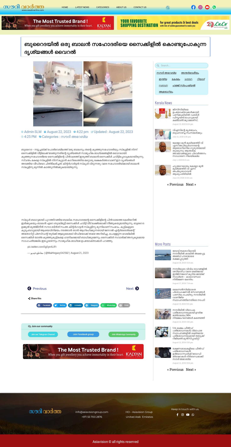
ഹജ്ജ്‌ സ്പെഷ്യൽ (183, 85)
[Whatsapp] (193, 414)
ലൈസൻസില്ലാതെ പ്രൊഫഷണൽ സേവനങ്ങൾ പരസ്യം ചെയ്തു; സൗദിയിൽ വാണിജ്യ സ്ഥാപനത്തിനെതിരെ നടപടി (189, 295)
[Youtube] (187, 414)
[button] (168, 8)
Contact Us (140, 7)
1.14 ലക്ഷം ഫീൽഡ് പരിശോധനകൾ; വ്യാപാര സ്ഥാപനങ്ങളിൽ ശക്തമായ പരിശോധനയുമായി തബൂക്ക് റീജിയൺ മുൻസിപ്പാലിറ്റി (188, 333)
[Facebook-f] (177, 414)
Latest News (82, 7)
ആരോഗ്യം (166, 91)
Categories (102, 7)
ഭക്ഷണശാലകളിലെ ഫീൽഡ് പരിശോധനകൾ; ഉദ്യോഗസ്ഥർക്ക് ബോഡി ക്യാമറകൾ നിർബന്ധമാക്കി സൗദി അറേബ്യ (188, 354)
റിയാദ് (201, 79)
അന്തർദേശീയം (190, 72)
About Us (121, 7)
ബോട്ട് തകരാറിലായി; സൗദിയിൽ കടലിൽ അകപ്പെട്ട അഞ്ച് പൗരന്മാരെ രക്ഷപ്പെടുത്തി (189, 254)
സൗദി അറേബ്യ (74, 137)
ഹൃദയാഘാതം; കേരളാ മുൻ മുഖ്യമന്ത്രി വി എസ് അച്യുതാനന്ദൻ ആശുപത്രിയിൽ (188, 170)
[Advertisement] (83, 194)
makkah (163, 85)
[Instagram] (182, 414)
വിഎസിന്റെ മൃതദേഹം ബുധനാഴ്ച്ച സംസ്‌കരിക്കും (187, 131)
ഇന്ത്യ (163, 79)
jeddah (188, 79)
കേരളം (176, 79)
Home (65, 7)
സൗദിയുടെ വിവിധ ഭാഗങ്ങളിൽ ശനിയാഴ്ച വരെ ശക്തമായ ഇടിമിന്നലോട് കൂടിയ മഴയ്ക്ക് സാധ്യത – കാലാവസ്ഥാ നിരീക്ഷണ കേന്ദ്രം (190, 274)
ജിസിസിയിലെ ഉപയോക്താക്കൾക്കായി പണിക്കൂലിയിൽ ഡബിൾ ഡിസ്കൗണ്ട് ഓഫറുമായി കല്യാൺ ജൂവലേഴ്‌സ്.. (186, 115)
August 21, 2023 (79, 253)
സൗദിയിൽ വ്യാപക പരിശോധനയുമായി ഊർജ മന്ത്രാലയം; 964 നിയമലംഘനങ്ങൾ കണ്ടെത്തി (189, 313)
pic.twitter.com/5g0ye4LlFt (42, 247)
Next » (191, 184)
